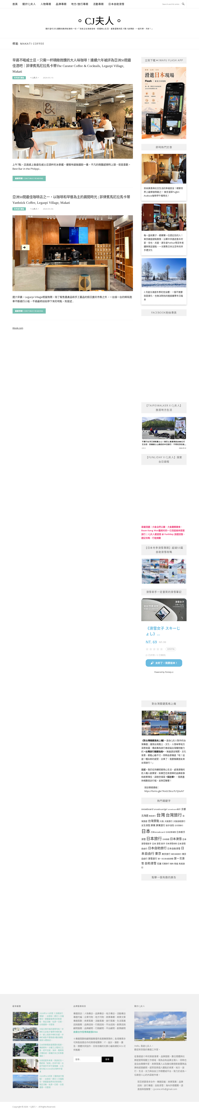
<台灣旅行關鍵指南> (154, 751)
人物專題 (46, 4)
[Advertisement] (164, 930)
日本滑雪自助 (171, 843)
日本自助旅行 (157, 848)
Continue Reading (33, 178)
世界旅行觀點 (19, 78)
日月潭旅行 (179, 825)
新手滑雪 (170, 825)
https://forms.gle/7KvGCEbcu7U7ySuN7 (164, 791)
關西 (172, 864)
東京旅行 (166, 854)
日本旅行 (154, 838)
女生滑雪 (145, 825)
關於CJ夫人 (29, 4)
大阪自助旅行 (179, 821)
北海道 (144, 815)
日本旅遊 (165, 839)
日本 (145, 831)
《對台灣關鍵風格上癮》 (152, 740)
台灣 (160, 815)
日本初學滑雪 (171, 832)
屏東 (153, 825)
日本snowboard (158, 832)
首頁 (15, 4)
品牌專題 (61, 4)
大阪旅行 (168, 821)
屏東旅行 (160, 825)
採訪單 (170, 776)
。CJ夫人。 (99, 21)
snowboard (147, 809)
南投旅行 (152, 816)
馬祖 (176, 863)
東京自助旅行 (176, 854)
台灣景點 (153, 821)
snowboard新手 (174, 809)
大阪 (162, 821)
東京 (158, 853)
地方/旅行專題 (79, 4)
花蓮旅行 (165, 863)
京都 (183, 809)
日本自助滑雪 (116, 4)
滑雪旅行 (152, 858)
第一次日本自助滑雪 (165, 859)
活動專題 (98, 4)
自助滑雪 (150, 863)
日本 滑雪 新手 (158, 843)
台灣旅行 (174, 815)
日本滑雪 (176, 839)
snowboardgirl (160, 809)
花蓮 (159, 863)
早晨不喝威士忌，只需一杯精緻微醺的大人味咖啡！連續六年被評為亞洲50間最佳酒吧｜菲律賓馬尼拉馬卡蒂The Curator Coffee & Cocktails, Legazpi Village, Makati (71, 65)
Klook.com (17, 328)
